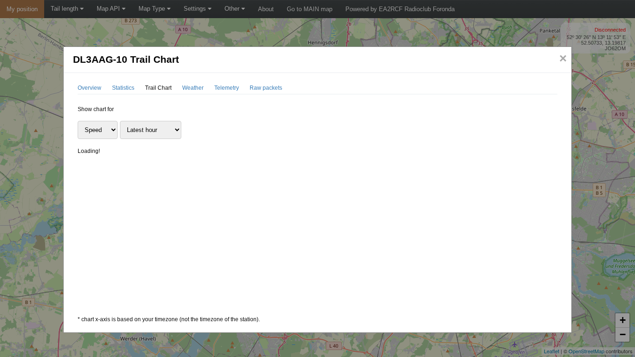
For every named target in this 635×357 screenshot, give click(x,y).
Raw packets (266, 88)
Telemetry (226, 88)
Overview (89, 88)
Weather (193, 88)
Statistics (123, 88)
